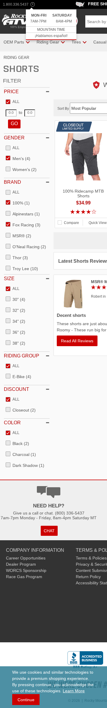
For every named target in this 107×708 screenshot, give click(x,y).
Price (11, 91)
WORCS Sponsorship (26, 570)
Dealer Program (21, 564)
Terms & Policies (91, 558)
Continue (26, 699)
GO (14, 123)
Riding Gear (16, 57)
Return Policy (88, 576)
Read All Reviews (77, 340)
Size (9, 278)
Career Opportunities (25, 558)
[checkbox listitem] (12, 102)
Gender (14, 137)
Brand (12, 182)
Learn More (74, 690)
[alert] (51, 24)
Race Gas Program (24, 576)
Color (12, 422)
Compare (71, 223)
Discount (16, 389)
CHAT (49, 530)
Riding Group (21, 355)
